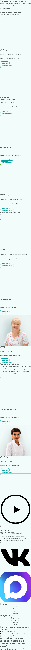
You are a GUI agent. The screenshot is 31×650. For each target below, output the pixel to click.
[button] (15, 509)
